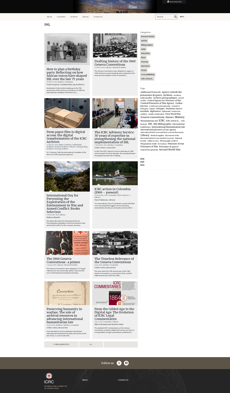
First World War (173, 114)
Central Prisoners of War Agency (157, 103)
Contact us (98, 17)
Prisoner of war (176, 143)
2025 (142, 162)
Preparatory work (149, 144)
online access (153, 141)
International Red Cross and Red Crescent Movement (162, 132)
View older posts (62, 344)
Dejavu (152, 109)
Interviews (145, 66)
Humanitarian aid (149, 121)
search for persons (149, 150)
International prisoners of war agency (158, 130)
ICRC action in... (173, 121)
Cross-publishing (148, 75)
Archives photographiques (165, 98)
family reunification (156, 114)
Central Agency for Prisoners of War (164, 100)
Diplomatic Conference (171, 111)
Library (85, 17)
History (180, 117)
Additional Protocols (151, 92)
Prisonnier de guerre (169, 147)
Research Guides (147, 37)
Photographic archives (169, 141)
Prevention (162, 144)
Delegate (160, 108)
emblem (144, 114)
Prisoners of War (149, 146)
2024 (142, 165)
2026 (142, 159)
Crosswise (61, 17)
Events (144, 70)
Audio (143, 49)
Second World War (170, 149)
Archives (74, 17)
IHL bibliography (162, 124)
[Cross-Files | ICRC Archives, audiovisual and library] (115, 6)
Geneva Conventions (152, 117)
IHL (150, 123)
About (49, 17)
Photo (143, 58)
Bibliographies (147, 45)
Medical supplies (157, 136)
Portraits (144, 62)
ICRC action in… (147, 79)
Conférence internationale (159, 106)
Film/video (145, 53)
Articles (144, 41)
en (183, 17)
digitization (155, 111)
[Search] (175, 16)
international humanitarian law (168, 127)
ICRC (162, 120)
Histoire (170, 117)
